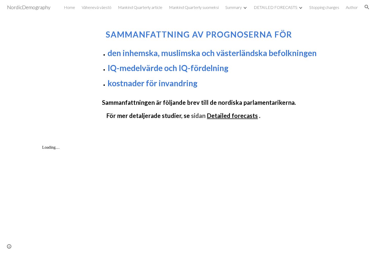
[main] (199, 72)
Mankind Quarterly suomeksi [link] (194, 7)
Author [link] (352, 7)
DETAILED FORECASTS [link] (275, 7)
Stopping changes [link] (324, 7)
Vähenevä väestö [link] (96, 7)
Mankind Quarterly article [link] (140, 7)
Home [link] (69, 7)
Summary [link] (233, 7)
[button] (367, 7)
